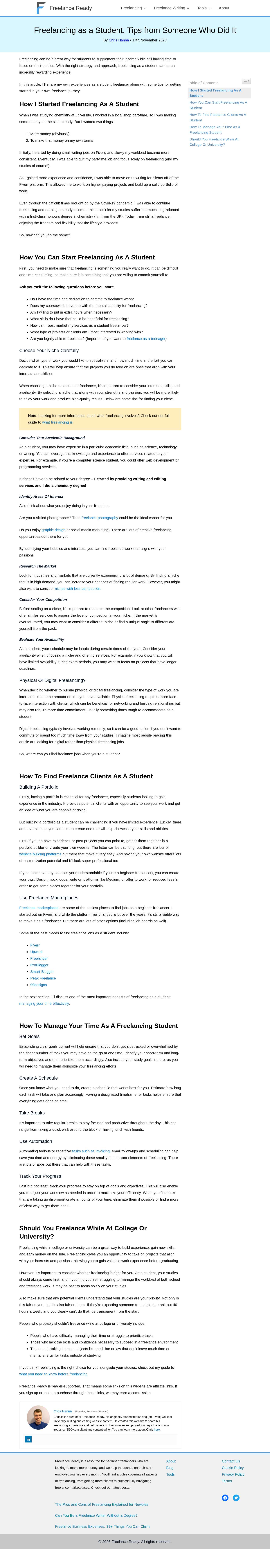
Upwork (36, 952)
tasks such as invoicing (91, 1151)
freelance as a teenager (146, 339)
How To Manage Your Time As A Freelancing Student (215, 129)
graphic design (53, 530)
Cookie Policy (233, 1468)
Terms (227, 1481)
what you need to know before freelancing (53, 1374)
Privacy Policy (233, 1474)
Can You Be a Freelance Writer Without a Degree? (96, 1515)
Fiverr (35, 945)
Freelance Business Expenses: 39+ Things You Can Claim (102, 1526)
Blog (169, 1468)
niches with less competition (77, 589)
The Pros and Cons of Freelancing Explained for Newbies (101, 1504)
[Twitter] (236, 1498)
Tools (170, 1474)
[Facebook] (225, 1498)
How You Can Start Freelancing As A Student (218, 105)
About (171, 1461)
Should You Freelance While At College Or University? (214, 142)
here (157, 1429)
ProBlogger (39, 965)
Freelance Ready (71, 8)
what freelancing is (57, 422)
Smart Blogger (42, 972)
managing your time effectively (44, 1003)
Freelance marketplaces (38, 908)
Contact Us (231, 1461)
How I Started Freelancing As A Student (216, 93)
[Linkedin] (28, 1439)
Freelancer (39, 958)
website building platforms (40, 854)
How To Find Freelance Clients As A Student (218, 117)
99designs (38, 985)
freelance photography (100, 518)
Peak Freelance (43, 978)
